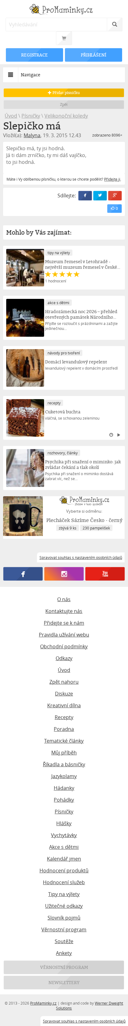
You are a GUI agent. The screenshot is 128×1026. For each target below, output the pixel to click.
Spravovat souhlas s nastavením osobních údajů (84, 1021)
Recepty (64, 717)
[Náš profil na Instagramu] (64, 574)
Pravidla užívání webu (64, 634)
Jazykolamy (64, 776)
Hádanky (64, 788)
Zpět (64, 104)
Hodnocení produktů (64, 870)
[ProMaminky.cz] (64, 10)
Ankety (64, 953)
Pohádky (64, 799)
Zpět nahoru (64, 681)
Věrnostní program (63, 929)
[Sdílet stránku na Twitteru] (100, 195)
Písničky (30, 115)
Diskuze (64, 693)
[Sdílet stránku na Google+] (115, 195)
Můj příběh (64, 752)
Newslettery (64, 982)
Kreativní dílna (64, 705)
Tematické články (64, 740)
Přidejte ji (112, 179)
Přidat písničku (66, 92)
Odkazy (64, 658)
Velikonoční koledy (66, 115)
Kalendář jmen (64, 858)
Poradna (64, 729)
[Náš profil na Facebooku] (23, 574)
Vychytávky (64, 835)
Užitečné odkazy (64, 905)
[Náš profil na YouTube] (105, 574)
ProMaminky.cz (43, 1003)
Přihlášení (93, 55)
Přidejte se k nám (64, 622)
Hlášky (63, 823)
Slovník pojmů (64, 917)
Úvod (11, 115)
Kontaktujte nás (63, 611)
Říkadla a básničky (64, 764)
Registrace (34, 55)
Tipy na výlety (64, 894)
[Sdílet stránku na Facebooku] (85, 195)
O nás (64, 599)
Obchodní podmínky (64, 646)
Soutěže (64, 941)
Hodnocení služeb (64, 882)
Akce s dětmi (64, 847)
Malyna (32, 135)
